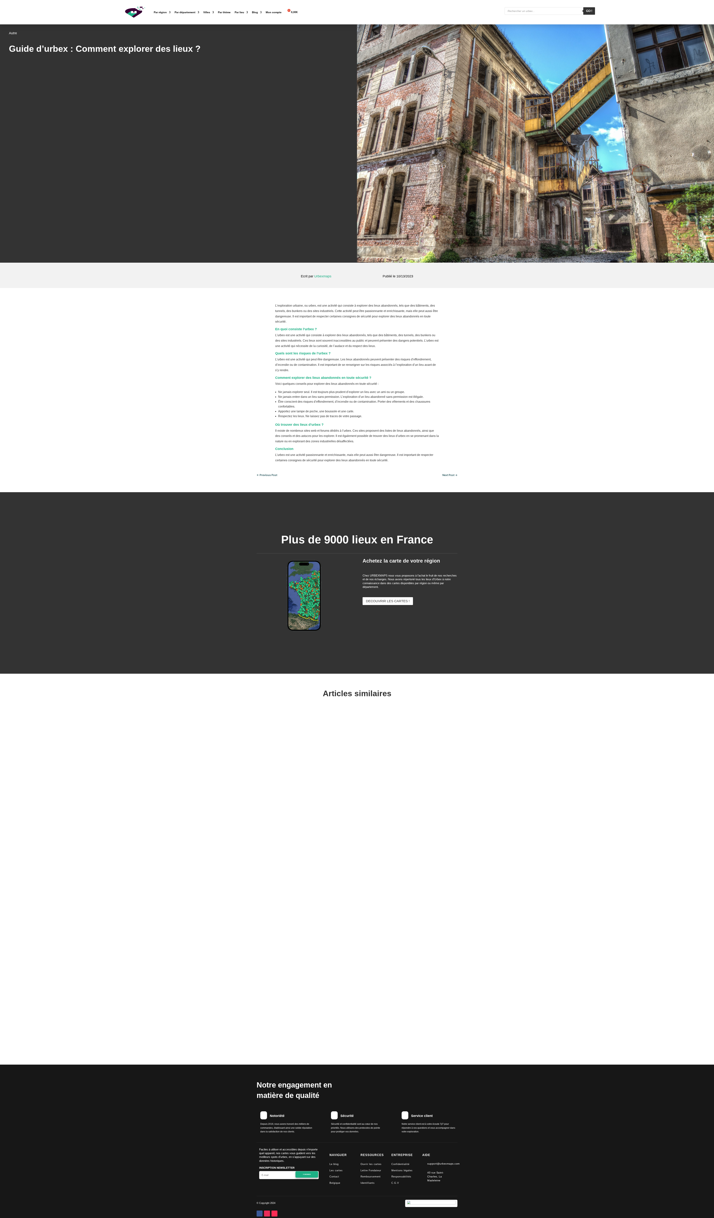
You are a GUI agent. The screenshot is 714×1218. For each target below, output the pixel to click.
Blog (255, 12)
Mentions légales (402, 1170)
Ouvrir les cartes (371, 1164)
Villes (206, 12)
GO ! (589, 10)
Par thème (224, 12)
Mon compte (274, 12)
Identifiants (368, 1183)
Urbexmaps (322, 276)
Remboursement (371, 1176)
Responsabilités (401, 1176)
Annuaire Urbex (276, 1013)
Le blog (334, 1164)
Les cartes (336, 1170)
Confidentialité (400, 1164)
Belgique (334, 1183)
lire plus (264, 863)
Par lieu (239, 12)
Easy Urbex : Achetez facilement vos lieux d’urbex (313, 843)
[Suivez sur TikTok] (274, 1214)
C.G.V (395, 1183)
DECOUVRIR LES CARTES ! (388, 601)
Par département (185, 12)
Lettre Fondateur (371, 1170)
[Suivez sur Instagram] (267, 1214)
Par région (160, 12)
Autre (13, 33)
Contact (334, 1176)
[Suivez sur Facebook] (260, 1214)
